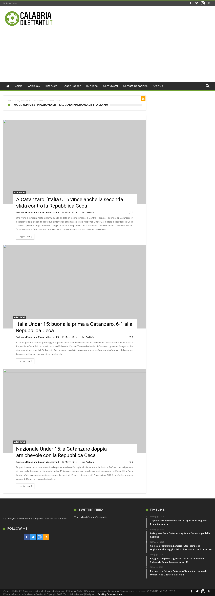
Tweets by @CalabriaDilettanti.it (90, 517)
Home (10, 100)
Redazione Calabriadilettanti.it (42, 212)
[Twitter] (196, 3)
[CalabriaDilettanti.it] (29, 11)
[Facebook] (190, 3)
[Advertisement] (107, 56)
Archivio (19, 192)
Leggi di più (24, 236)
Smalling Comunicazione (110, 594)
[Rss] (209, 3)
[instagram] (202, 3)
